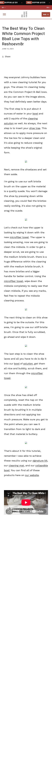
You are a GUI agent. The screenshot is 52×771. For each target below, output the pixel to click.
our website (32, 475)
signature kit (40, 460)
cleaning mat (16, 465)
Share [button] (8, 57)
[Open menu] (4, 14)
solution (28, 363)
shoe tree (34, 128)
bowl (35, 113)
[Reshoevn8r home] (24, 14)
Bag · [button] (46, 14)
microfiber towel (19, 237)
